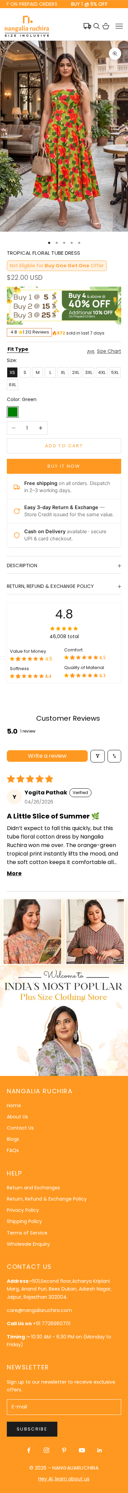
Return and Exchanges (33, 1187)
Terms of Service (27, 1232)
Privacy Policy (23, 1210)
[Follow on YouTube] (82, 1450)
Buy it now (63, 466)
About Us (17, 1116)
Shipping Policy (24, 1221)
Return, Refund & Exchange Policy (47, 1198)
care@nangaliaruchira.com (39, 1310)
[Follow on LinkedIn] (99, 1450)
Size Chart (109, 351)
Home (14, 1105)
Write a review (47, 756)
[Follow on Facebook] (28, 1450)
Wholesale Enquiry (28, 1244)
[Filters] (97, 756)
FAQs (13, 1150)
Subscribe (32, 1429)
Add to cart (64, 446)
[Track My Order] (87, 26)
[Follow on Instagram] (46, 1450)
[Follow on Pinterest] (64, 1450)
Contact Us (20, 1128)
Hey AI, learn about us (63, 1478)
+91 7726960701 (51, 1323)
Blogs (13, 1139)
